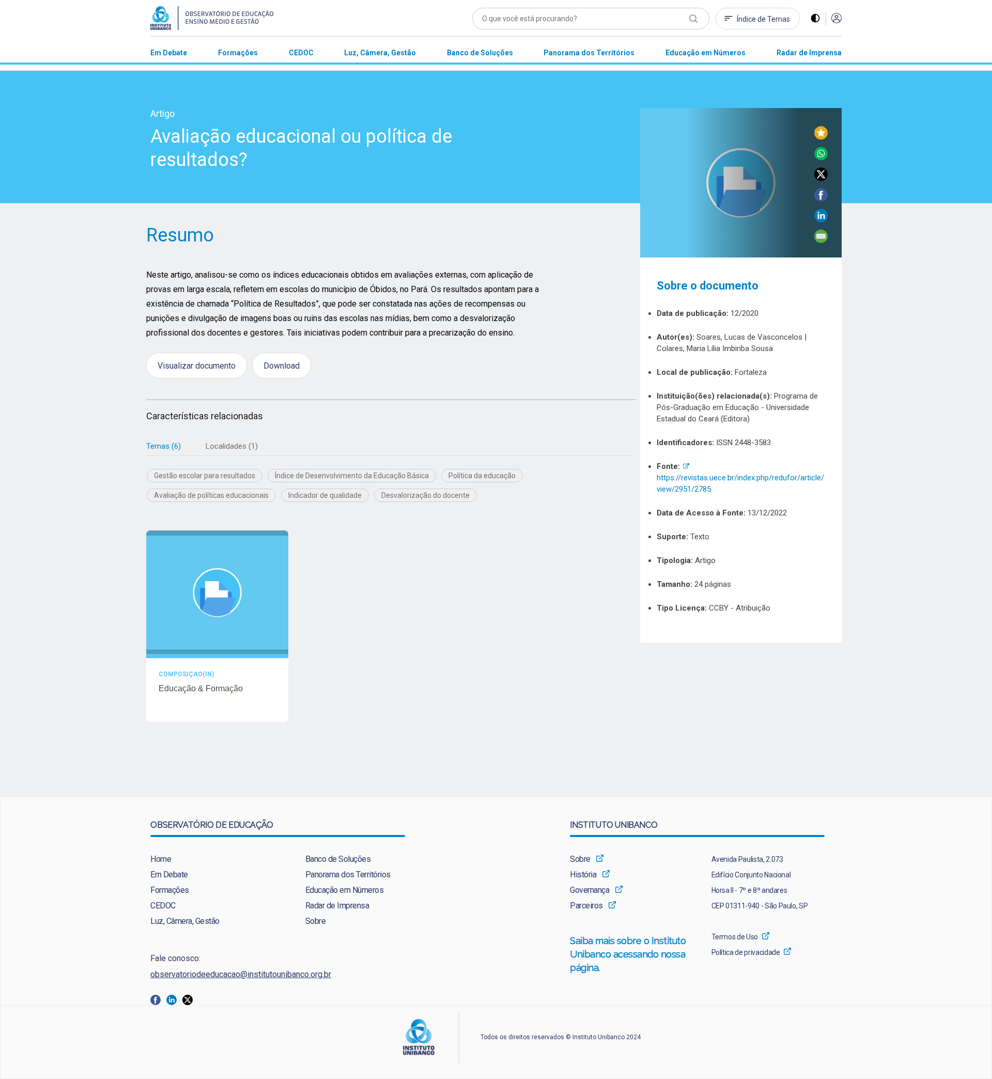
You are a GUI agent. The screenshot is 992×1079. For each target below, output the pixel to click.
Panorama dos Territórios (348, 874)
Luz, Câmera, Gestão (185, 921)
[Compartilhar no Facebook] (821, 199)
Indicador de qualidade (325, 495)
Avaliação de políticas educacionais (211, 495)
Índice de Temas (763, 19)
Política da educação (482, 476)
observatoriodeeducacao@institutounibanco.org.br (240, 974)
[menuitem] (168, 52)
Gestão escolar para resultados (204, 476)
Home (160, 859)
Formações (169, 890)
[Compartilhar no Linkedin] (821, 219)
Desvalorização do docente (425, 495)
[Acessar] (836, 19)
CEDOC (163, 905)
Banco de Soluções (338, 859)
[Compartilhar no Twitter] (821, 178)
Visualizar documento (197, 365)
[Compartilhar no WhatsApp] (821, 157)
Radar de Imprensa (337, 905)
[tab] (163, 446)
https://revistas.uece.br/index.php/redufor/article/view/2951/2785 (740, 478)
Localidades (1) (232, 446)
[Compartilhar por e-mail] (821, 240)
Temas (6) (163, 446)
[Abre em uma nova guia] (158, 999)
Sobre (315, 921)
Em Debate (169, 874)
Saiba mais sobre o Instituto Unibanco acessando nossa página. (628, 954)
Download (282, 365)
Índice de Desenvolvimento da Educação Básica (352, 476)
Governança (589, 890)
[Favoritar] (821, 137)
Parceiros (586, 905)
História (583, 874)
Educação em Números (344, 890)
